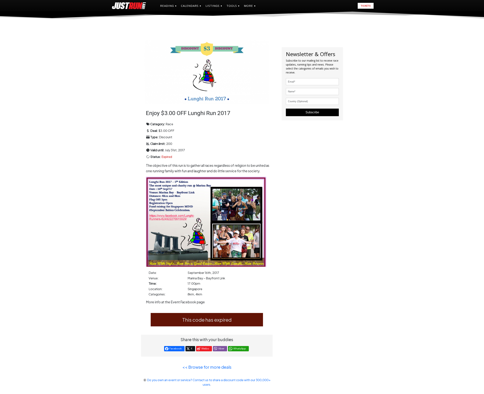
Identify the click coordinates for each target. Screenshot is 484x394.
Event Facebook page (188, 302)
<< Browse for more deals (206, 367)
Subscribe (312, 112)
